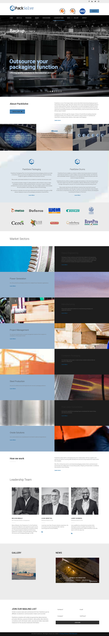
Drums (37, 17)
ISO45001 (88, 575)
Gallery (76, 17)
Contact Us (94, 11)
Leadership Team (59, 17)
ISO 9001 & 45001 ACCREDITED (77, 573)
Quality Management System (81, 577)
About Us (19, 17)
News (68, 17)
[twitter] (95, 1)
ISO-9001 (83, 575)
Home (11, 17)
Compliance (78, 575)
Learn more (57, 120)
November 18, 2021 (62, 575)
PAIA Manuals (73, 633)
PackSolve (71, 575)
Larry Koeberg (76, 518)
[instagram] (98, 1)
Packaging (28, 17)
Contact (84, 17)
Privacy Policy (63, 633)
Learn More (32, 195)
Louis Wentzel (46, 518)
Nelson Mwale (17, 518)
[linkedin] (92, 1)
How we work (46, 17)
